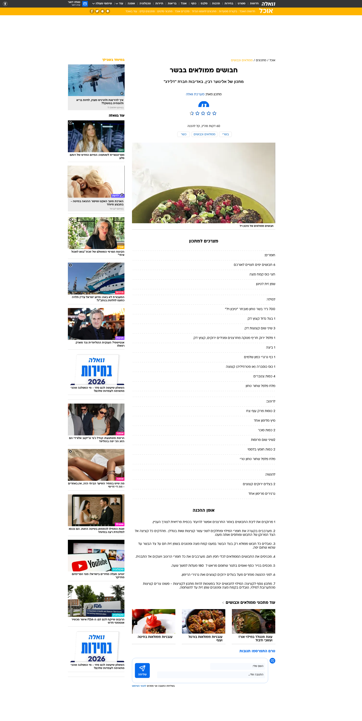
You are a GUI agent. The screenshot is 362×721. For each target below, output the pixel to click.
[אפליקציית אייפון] (102, 11)
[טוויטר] (97, 11)
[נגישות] (5, 4)
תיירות (159, 3)
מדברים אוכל (182, 11)
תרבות (216, 3)
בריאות (172, 3)
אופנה (131, 3)
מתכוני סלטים (165, 11)
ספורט (241, 3)
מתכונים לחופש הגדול (204, 11)
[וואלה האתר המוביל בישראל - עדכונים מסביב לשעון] (268, 4)
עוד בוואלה (116, 115)
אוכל (184, 3)
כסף (193, 3)
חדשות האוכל (247, 11)
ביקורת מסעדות (228, 11)
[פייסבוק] (92, 11)
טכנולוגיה (145, 3)
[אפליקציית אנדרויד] (107, 11)
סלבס (204, 3)
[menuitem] (252, 4)
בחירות (229, 3)
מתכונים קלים (147, 11)
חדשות (254, 3)
